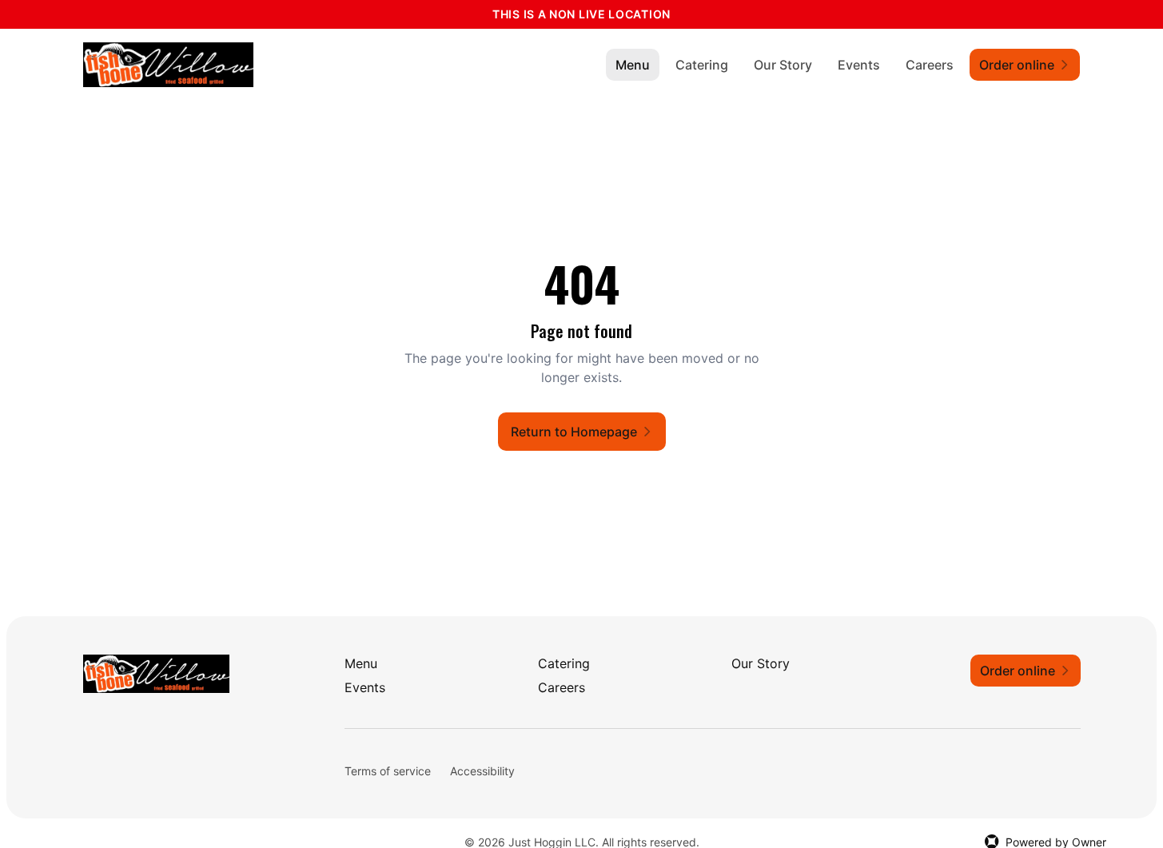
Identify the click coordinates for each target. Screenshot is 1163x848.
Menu (632, 65)
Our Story (783, 65)
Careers (930, 65)
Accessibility (482, 771)
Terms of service (388, 771)
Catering (701, 65)
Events (859, 65)
